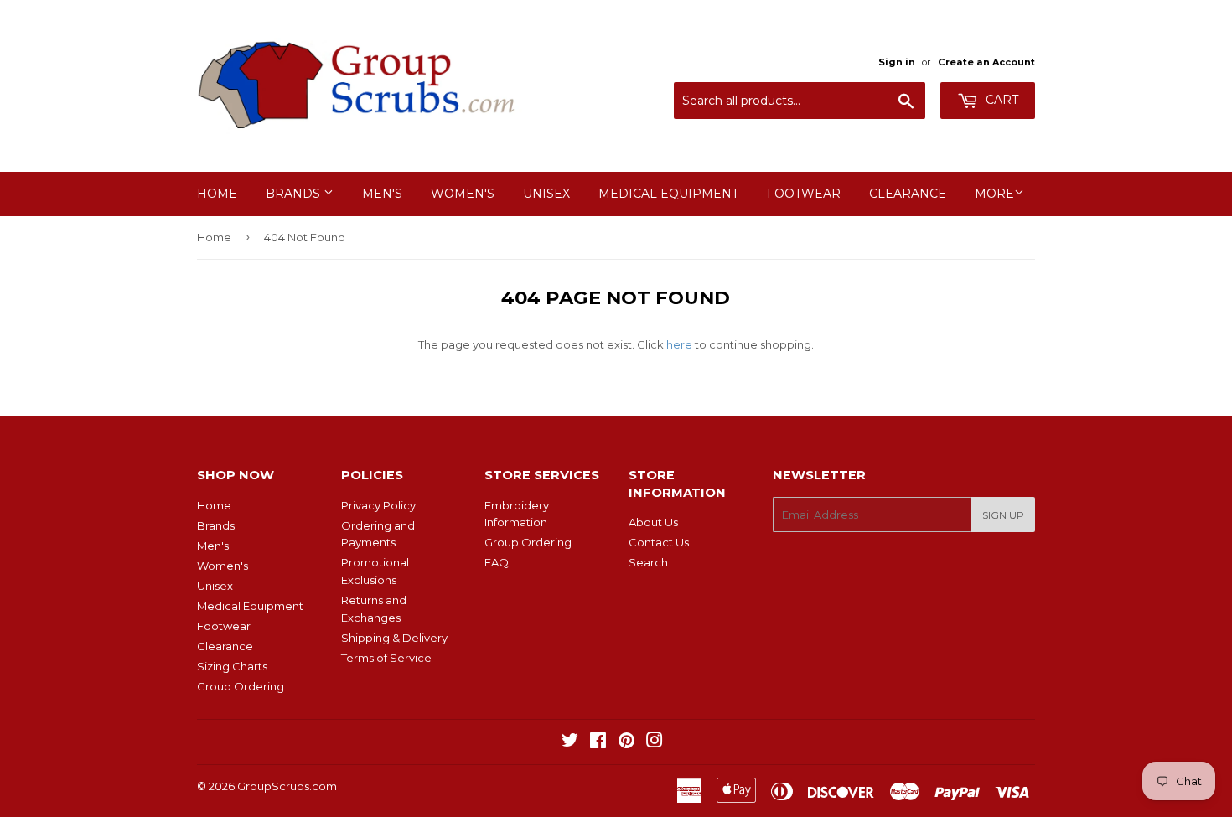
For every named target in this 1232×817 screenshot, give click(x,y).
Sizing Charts (232, 666)
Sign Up (1003, 515)
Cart (1000, 99)
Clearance (907, 193)
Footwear (804, 193)
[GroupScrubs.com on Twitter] (570, 742)
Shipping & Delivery (394, 637)
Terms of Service (386, 657)
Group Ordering (240, 686)
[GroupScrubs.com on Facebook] (598, 742)
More (994, 193)
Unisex (546, 193)
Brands (295, 193)
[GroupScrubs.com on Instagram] (654, 742)
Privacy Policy (378, 505)
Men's (382, 193)
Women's (462, 193)
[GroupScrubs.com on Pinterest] (626, 742)
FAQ (496, 562)
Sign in (896, 62)
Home (217, 193)
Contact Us (659, 542)
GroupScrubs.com (287, 786)
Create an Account (986, 62)
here (679, 344)
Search (648, 562)
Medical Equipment (668, 193)
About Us (653, 522)
